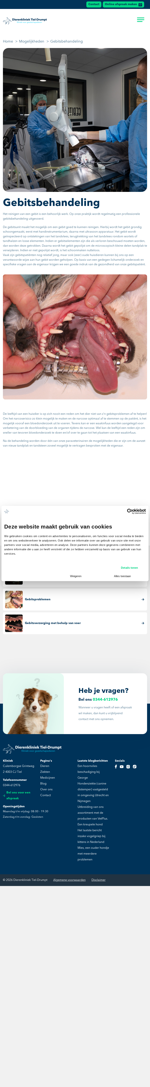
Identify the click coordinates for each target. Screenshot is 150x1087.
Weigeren (75, 576)
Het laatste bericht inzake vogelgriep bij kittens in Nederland (91, 836)
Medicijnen (47, 777)
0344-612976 (105, 700)
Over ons (46, 789)
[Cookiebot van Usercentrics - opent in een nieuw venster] (130, 511)
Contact (93, 4)
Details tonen (129, 567)
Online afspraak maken (121, 4)
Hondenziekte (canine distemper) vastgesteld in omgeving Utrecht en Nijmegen (93, 792)
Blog (43, 783)
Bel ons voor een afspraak (18, 795)
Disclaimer (98, 880)
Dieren (44, 766)
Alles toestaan (122, 576)
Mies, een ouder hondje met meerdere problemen (93, 854)
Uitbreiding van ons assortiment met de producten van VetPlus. (93, 813)
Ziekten (45, 772)
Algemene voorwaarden (69, 880)
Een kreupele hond (90, 824)
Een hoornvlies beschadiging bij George (89, 772)
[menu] (140, 21)
